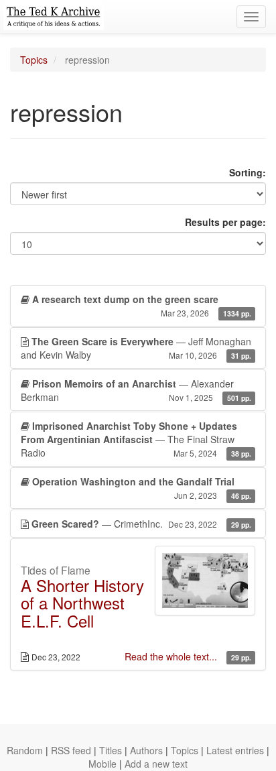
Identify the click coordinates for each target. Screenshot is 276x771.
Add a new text (156, 763)
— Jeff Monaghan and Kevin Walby (136, 348)
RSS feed (71, 750)
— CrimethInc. (141, 523)
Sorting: (247, 172)
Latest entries (235, 750)
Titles (110, 750)
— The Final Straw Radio (136, 439)
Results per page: (225, 222)
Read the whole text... (172, 656)
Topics (34, 59)
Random (25, 750)
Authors (146, 750)
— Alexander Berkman (136, 390)
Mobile (102, 763)
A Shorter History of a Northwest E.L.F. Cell (82, 602)
